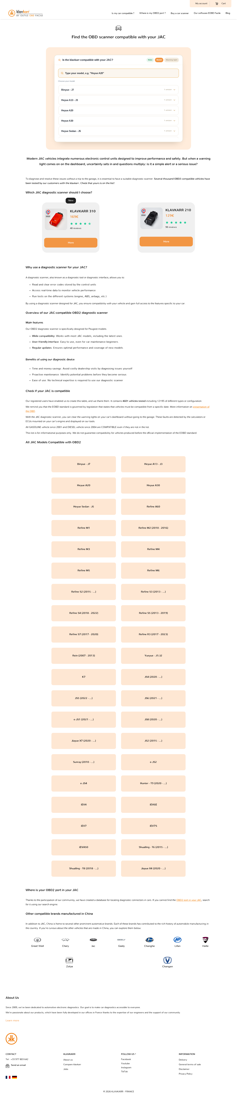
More (71, 242)
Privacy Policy (185, 1074)
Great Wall (37, 946)
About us (68, 1060)
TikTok (124, 1072)
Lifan (177, 946)
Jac (93, 946)
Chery (65, 946)
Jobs (65, 1069)
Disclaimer (184, 1069)
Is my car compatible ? (123, 13)
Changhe (149, 946)
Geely (121, 946)
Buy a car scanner (180, 13)
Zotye (69, 966)
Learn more (12, 1020)
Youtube (125, 1063)
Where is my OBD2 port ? (152, 13)
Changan (167, 966)
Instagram (126, 1067)
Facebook (126, 1059)
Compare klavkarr (72, 1064)
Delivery (183, 1060)
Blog (228, 13)
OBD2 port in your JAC (188, 900)
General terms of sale (190, 1064)
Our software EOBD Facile (207, 13)
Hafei (205, 946)
